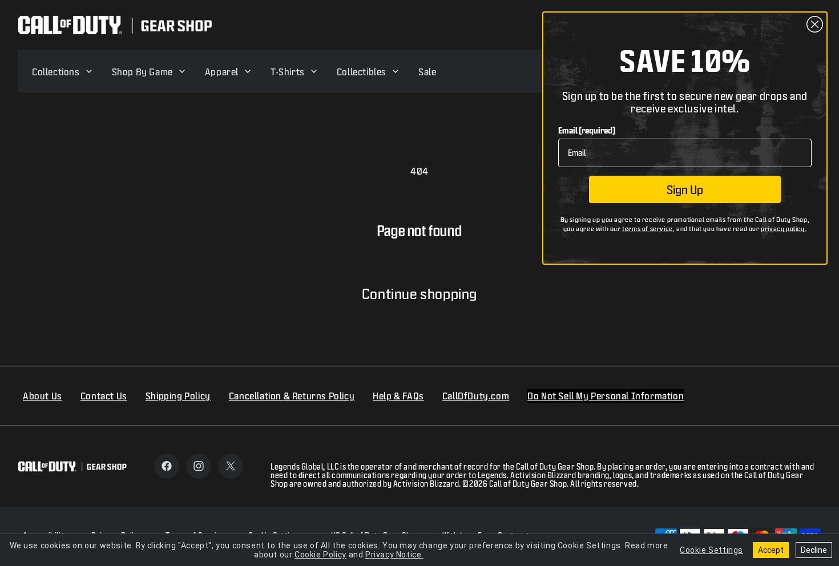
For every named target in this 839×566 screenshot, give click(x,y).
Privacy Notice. (394, 554)
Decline (814, 550)
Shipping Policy (178, 396)
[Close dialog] (814, 24)
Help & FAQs (398, 396)
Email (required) (586, 130)
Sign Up (685, 189)
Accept (771, 550)
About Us (42, 396)
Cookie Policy (320, 554)
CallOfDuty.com (475, 396)
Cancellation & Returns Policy (291, 396)
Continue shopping (419, 293)
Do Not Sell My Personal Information (605, 396)
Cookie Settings (711, 550)
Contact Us (103, 396)
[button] (62, 71)
